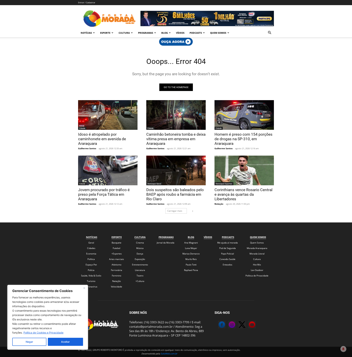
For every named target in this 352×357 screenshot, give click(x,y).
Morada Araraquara (257, 248)
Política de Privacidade (256, 275)
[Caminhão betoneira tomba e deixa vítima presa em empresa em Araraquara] (176, 115)
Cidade (82, 128)
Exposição (140, 259)
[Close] (84, 288)
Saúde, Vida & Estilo (91, 275)
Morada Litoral (257, 253)
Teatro (140, 275)
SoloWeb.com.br (169, 353)
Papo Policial (227, 253)
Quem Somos (218, 32)
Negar (29, 341)
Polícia (91, 270)
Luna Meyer (191, 248)
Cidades (91, 248)
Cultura (124, 32)
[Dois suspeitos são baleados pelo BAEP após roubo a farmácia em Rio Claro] (176, 170)
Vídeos (180, 32)
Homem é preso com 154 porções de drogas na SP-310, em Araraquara (243, 139)
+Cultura (139, 281)
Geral (91, 242)
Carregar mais (174, 210)
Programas (145, 32)
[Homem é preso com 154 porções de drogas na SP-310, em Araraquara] (244, 115)
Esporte (105, 32)
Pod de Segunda (227, 248)
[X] (238, 325)
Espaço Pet (91, 264)
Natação (116, 281)
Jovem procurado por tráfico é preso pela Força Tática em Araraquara (104, 194)
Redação (218, 203)
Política (91, 259)
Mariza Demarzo (191, 253)
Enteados (227, 264)
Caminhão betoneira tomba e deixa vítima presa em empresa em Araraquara (176, 139)
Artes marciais (116, 259)
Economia (91, 253)
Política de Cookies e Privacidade (43, 332)
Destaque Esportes (224, 183)
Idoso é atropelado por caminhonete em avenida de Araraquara (102, 139)
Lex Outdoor (257, 270)
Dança (140, 253)
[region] (47, 317)
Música (140, 248)
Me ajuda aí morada (227, 242)
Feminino (116, 275)
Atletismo (116, 264)
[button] (269, 33)
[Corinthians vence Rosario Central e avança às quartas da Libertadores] (244, 170)
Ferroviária (116, 270)
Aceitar (65, 341)
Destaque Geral (154, 183)
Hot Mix (257, 264)
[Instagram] (228, 325)
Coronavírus (91, 286)
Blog (164, 32)
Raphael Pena (191, 270)
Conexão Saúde (227, 259)
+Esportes (116, 253)
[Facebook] (218, 325)
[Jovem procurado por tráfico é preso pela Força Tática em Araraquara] (108, 170)
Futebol (116, 248)
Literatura (140, 270)
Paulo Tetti (191, 264)
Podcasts (196, 32)
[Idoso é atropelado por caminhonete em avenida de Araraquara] (108, 115)
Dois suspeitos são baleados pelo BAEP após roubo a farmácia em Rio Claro (175, 194)
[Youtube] (248, 325)
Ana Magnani (191, 242)
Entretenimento (140, 264)
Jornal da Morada (165, 242)
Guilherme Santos (87, 148)
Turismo (91, 281)
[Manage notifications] (343, 349)
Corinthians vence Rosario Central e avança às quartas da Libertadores (243, 194)
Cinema (140, 242)
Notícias (86, 32)
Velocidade (116, 286)
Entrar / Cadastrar (86, 2)
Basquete (116, 242)
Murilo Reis (191, 259)
